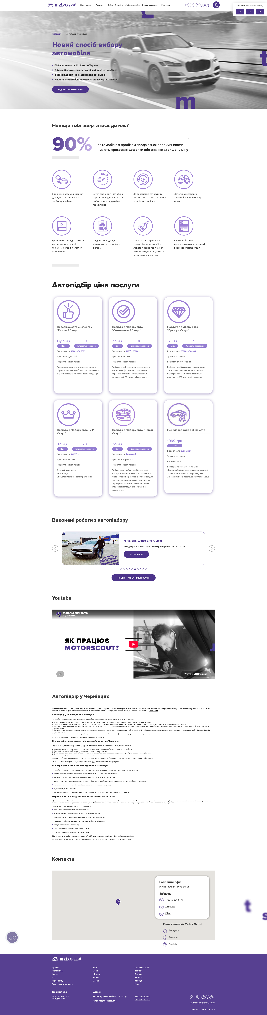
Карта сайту (57, 981)
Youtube (173, 944)
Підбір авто (57, 971)
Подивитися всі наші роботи (133, 578)
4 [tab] (129, 569)
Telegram (170, 906)
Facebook (174, 937)
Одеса (96, 977)
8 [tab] (140, 569)
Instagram (174, 930)
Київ (95, 967)
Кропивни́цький (142, 967)
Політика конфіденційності (202, 1003)
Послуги (99, 5)
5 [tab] (132, 569)
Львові (88, 832)
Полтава (138, 974)
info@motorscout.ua (107, 1001)
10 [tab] (146, 569)
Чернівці (138, 977)
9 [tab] (143, 569)
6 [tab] (135, 569)
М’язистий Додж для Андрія (143, 541)
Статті (118, 5)
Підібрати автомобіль (70, 89)
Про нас (55, 967)
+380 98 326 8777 (142, 1000)
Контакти (165, 5)
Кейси (110, 5)
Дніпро (96, 974)
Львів (95, 971)
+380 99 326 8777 (174, 899)
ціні (93, 762)
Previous (55, 548)
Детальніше (136, 554)
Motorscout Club (132, 5)
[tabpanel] (133, 548)
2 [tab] (124, 569)
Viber (167, 913)
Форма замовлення (151, 5)
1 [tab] (121, 569)
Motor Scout (153, 710)
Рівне (137, 984)
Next (212, 548)
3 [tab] (127, 569)
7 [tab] (138, 569)
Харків (96, 981)
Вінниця (138, 981)
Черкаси (138, 971)
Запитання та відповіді (62, 984)
